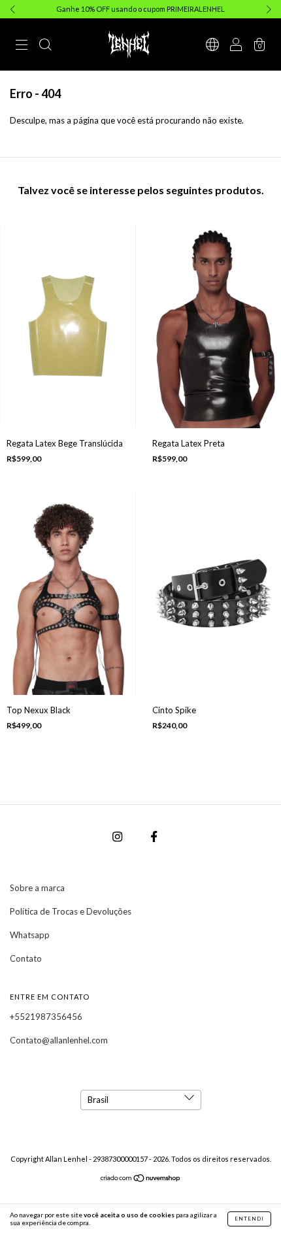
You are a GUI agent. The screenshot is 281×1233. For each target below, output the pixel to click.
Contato (26, 958)
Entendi (249, 1218)
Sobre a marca (37, 888)
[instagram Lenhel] (118, 837)
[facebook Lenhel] (154, 837)
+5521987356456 (46, 1016)
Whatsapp (30, 935)
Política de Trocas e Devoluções (70, 911)
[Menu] (21, 46)
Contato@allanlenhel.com (59, 1040)
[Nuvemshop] (141, 1179)
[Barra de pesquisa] (45, 46)
